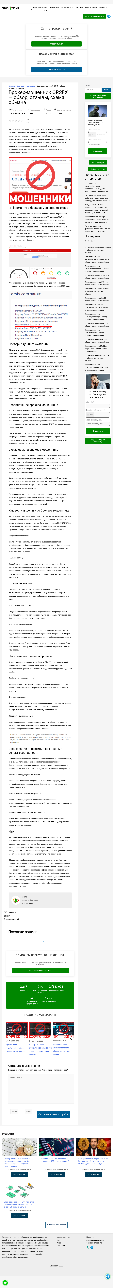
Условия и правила (94, 1243)
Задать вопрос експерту (98, 440)
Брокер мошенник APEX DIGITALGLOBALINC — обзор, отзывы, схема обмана (96, 307)
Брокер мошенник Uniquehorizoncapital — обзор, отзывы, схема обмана (97, 269)
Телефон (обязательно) (95, 412)
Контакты (60, 1246)
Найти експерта (97, 169)
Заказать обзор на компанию (97, 96)
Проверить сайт (56, 44)
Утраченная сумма (94, 420)
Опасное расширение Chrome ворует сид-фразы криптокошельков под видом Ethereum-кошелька (19, 1204)
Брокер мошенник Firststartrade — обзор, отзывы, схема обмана (98, 250)
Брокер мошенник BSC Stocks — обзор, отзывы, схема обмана (97, 291)
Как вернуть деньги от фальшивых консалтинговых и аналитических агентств (97, 228)
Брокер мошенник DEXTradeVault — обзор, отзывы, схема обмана (94, 332)
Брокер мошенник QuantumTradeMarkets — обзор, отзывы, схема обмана (97, 367)
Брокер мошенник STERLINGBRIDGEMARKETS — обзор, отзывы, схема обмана (97, 259)
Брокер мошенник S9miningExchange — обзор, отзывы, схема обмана (96, 316)
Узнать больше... (19, 1175)
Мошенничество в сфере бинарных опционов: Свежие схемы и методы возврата (96, 219)
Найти (106, 90)
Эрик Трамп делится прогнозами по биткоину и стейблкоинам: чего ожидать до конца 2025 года (93, 1161)
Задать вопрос (98, 162)
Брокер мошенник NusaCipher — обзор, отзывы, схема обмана (97, 358)
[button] (9, 1039)
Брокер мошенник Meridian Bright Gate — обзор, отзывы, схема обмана (96, 348)
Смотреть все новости (56, 1225)
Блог (58, 1240)
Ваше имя (90, 402)
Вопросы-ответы (63, 1237)
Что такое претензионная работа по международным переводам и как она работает (97, 198)
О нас (58, 1243)
